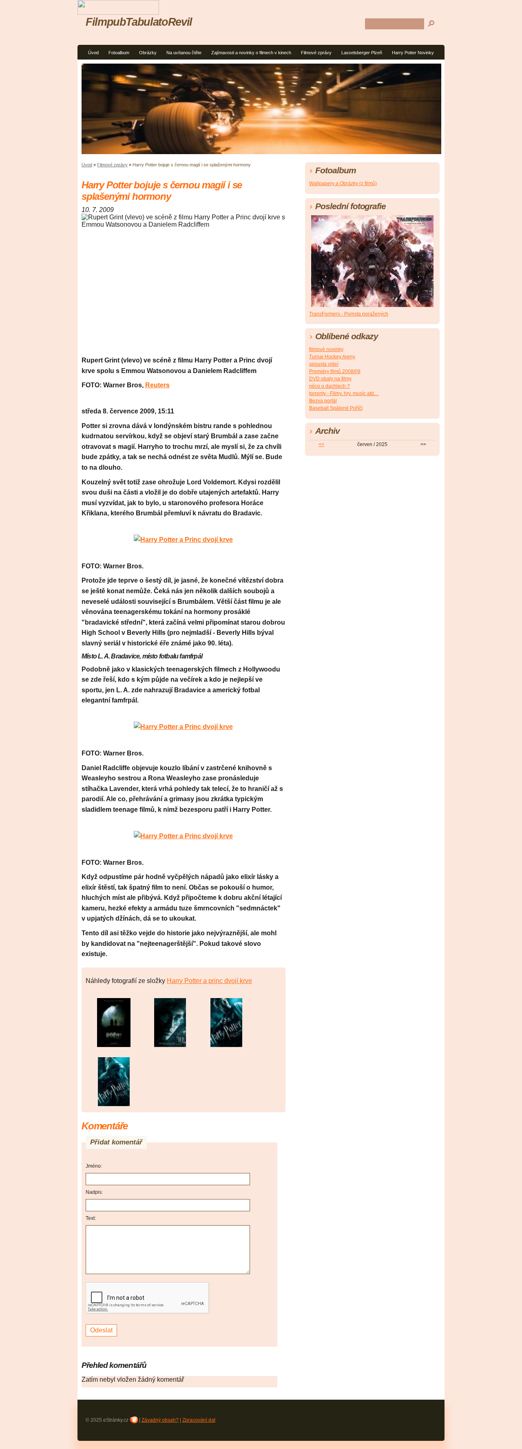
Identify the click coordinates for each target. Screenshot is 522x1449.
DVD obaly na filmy (330, 379)
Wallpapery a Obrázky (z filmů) (343, 183)
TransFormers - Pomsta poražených (348, 314)
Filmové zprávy (316, 52)
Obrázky (148, 52)
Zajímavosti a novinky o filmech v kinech (251, 52)
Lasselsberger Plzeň (361, 52)
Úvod (93, 52)
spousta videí (323, 364)
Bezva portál (323, 401)
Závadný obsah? (160, 1420)
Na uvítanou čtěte (183, 52)
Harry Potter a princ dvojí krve (209, 980)
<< (321, 444)
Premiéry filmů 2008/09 (335, 371)
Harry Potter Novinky (413, 52)
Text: (91, 1218)
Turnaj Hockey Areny (332, 357)
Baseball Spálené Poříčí (336, 408)
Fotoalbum (118, 52)
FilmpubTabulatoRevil (139, 21)
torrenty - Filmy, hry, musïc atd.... (344, 393)
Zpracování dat (198, 1420)
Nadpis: (94, 1192)
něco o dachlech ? (329, 386)
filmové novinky (326, 349)
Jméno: (94, 1166)
